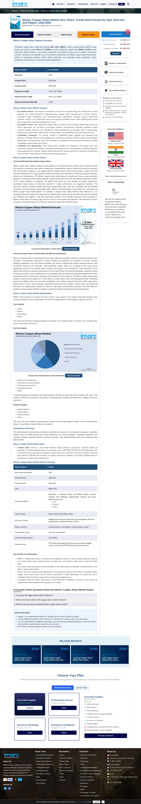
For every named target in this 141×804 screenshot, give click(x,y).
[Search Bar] (128, 4)
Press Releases (41, 780)
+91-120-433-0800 (115, 782)
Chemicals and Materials (89, 767)
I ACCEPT (96, 802)
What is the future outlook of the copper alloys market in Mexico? (40, 600)
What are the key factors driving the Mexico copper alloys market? (41, 604)
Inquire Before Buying (117, 90)
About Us (94, 4)
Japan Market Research (44, 761)
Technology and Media (88, 792)
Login (121, 4)
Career (62, 755)
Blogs (38, 777)
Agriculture (84, 758)
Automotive (84, 761)
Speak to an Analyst (116, 72)
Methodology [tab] (66, 35)
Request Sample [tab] (88, 35)
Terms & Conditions (66, 758)
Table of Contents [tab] (44, 35)
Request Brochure (116, 81)
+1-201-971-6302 (115, 761)
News (62, 777)
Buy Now (116, 53)
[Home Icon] (53, 4)
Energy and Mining (87, 777)
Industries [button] (71, 4)
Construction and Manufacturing (91, 770)
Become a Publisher (66, 770)
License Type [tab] (81, 688)
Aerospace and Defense (89, 755)
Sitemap (62, 780)
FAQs (62, 774)
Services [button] (60, 4)
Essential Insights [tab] (26, 701)
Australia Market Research (45, 755)
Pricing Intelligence (42, 770)
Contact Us (112, 4)
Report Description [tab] (22, 35)
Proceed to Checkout (105, 735)
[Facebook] (9, 788)
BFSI (82, 764)
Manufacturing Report (43, 774)
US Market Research (43, 767)
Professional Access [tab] (62, 701)
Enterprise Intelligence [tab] (63, 726)
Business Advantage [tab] (28, 726)
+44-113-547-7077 (116, 770)
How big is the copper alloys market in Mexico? (33, 595)
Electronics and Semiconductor (91, 774)
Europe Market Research (44, 764)
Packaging (84, 786)
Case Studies (40, 783)
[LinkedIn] (5, 788)
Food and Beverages (87, 780)
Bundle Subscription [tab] (62, 688)
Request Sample (70, 249)
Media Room (83, 4)
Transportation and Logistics (90, 795)
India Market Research (43, 758)
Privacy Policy (80, 802)
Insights (103, 4)
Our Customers (65, 767)
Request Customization (117, 63)
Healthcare (84, 783)
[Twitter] (13, 788)
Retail (82, 789)
